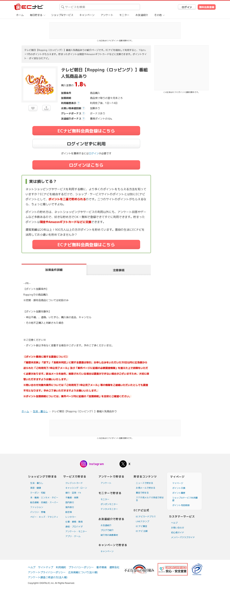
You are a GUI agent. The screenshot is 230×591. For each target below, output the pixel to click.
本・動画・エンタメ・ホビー (44, 497)
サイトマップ (45, 567)
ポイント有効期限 (181, 505)
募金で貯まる (142, 492)
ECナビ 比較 (142, 531)
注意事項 (118, 270)
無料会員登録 (206, 7)
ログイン (187, 7)
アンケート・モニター (76, 531)
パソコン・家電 (37, 512)
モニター (124, 15)
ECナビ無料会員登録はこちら (86, 131)
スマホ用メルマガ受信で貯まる (150, 499)
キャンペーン (87, 15)
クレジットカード (74, 483)
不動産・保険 (71, 497)
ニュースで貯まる (144, 483)
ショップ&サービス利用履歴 (185, 499)
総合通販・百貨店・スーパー (44, 502)
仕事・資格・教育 (74, 521)
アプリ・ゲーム (72, 536)
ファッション (36, 507)
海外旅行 (69, 507)
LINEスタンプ (142, 521)
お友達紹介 (141, 15)
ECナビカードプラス (146, 516)
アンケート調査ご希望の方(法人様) (47, 577)
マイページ (177, 483)
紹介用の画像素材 (109, 535)
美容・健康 (35, 487)
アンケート (107, 15)
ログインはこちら (86, 165)
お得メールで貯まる (145, 487)
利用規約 (61, 567)
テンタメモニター (109, 509)
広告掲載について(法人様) (83, 572)
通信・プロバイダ (74, 526)
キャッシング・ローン (76, 487)
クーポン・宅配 (37, 492)
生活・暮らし (36, 483)
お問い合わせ (177, 527)
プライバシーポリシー (81, 567)
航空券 (68, 512)
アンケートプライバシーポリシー (47, 572)
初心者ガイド (177, 532)
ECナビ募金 (141, 526)
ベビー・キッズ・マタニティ (44, 516)
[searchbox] (99, 7)
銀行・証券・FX (73, 492)
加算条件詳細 (54, 270)
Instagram (96, 464)
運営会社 (114, 567)
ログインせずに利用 (86, 144)
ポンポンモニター (109, 504)
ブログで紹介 (107, 530)
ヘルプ (174, 522)
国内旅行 (69, 502)
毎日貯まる (36, 15)
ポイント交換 (178, 488)
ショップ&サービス (62, 15)
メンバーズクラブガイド (183, 537)
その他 (158, 15)
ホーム (20, 15)
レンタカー (70, 516)
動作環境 (101, 567)
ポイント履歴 (178, 492)
